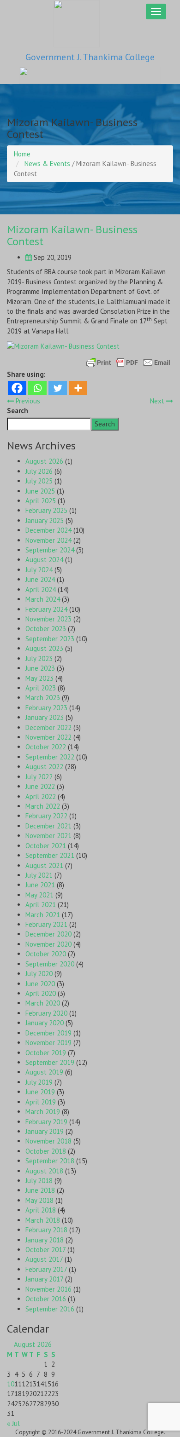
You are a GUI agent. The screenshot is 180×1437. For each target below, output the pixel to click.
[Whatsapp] (37, 388)
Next (158, 401)
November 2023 (48, 619)
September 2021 (49, 855)
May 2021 (39, 895)
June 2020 (40, 983)
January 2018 (44, 1240)
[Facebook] (17, 388)
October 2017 (45, 1249)
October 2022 (45, 746)
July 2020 (39, 973)
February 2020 (46, 1013)
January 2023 (44, 717)
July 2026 (39, 471)
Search (17, 410)
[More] (78, 388)
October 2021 (45, 845)
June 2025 (40, 491)
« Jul (13, 1423)
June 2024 (40, 579)
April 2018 (40, 1210)
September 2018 (49, 1160)
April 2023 (40, 688)
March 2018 (42, 1220)
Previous (27, 401)
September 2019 (49, 1062)
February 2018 (46, 1229)
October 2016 (45, 1298)
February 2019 (46, 1121)
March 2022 (42, 806)
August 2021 (44, 865)
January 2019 (44, 1131)
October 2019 (45, 1052)
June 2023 (40, 668)
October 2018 (45, 1151)
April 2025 (40, 500)
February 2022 (46, 815)
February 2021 (46, 924)
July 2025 (39, 481)
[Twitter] (57, 388)
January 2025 (44, 520)
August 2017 (44, 1259)
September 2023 (49, 638)
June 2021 (40, 884)
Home (22, 153)
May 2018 (39, 1200)
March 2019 (42, 1111)
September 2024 (49, 550)
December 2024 (48, 530)
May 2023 (39, 678)
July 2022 (39, 776)
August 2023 (44, 648)
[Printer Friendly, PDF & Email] (128, 362)
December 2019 (48, 1033)
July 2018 (39, 1180)
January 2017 (44, 1279)
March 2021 (42, 914)
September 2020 (49, 964)
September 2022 (49, 757)
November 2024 (48, 540)
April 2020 (40, 993)
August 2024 (44, 559)
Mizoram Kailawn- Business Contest (72, 235)
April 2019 (40, 1102)
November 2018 (48, 1141)
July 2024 (39, 569)
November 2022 (48, 737)
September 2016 (49, 1309)
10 (10, 1384)
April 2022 (40, 796)
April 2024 (40, 589)
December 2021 (48, 826)
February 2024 (46, 609)
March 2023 (42, 697)
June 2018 (40, 1190)
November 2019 (48, 1042)
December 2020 (48, 934)
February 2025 (46, 510)
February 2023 (46, 707)
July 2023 (39, 658)
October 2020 (45, 953)
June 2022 (40, 786)
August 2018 (44, 1171)
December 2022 (48, 727)
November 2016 (48, 1289)
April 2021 (40, 904)
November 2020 (48, 944)
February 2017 (46, 1269)
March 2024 (42, 599)
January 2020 (44, 1022)
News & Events (47, 163)
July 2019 (39, 1082)
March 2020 (42, 1003)
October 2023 (45, 628)
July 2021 (39, 875)
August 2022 (44, 766)
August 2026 (44, 461)
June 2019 (40, 1091)
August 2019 (44, 1072)
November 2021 (48, 835)
